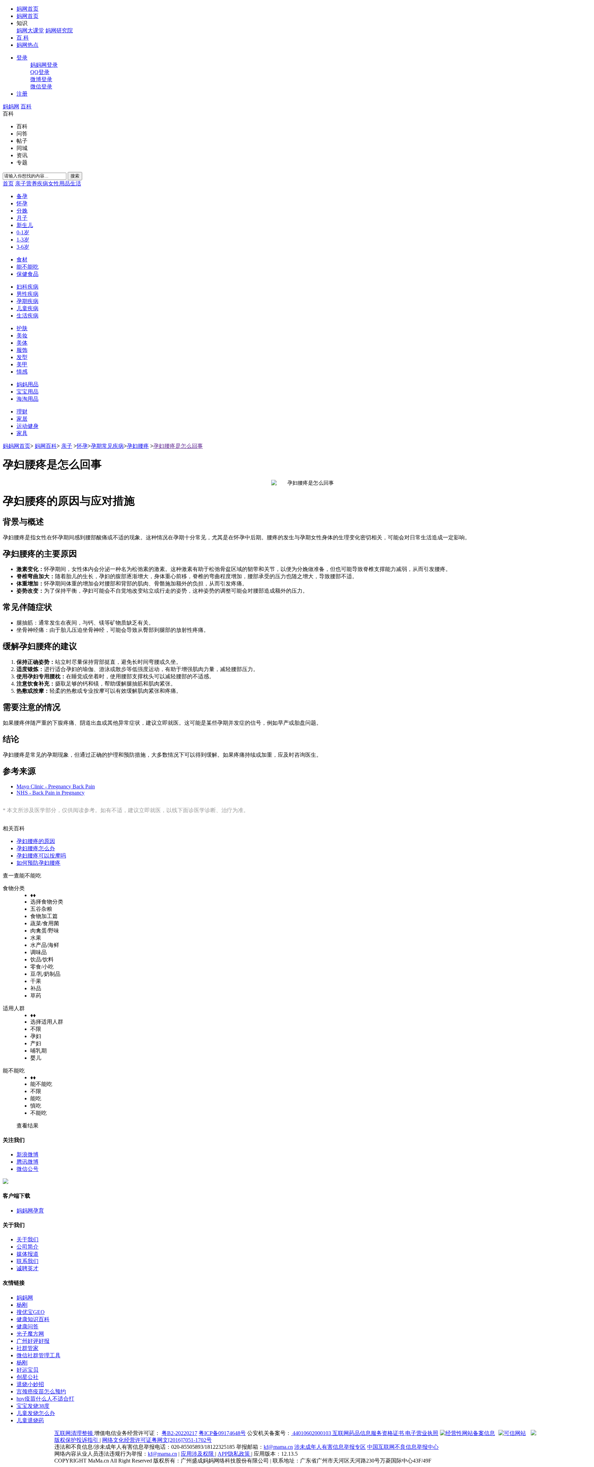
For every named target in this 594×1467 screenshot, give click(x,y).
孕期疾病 (27, 301)
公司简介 (27, 1247)
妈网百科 (46, 446)
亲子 (20, 183)
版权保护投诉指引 (77, 1440)
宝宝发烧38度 (33, 1406)
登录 (22, 58)
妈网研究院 (59, 30)
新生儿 (24, 225)
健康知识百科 (33, 1319)
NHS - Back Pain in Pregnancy (50, 793)
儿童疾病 (27, 308)
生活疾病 (27, 316)
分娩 (22, 211)
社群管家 (27, 1348)
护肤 (22, 328)
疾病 (42, 183)
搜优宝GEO (30, 1312)
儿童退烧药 (30, 1420)
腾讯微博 (27, 1162)
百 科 (22, 38)
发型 (22, 357)
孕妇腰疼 (138, 446)
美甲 (22, 364)
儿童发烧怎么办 (35, 1413)
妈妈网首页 (16, 446)
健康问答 (27, 1326)
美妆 (22, 335)
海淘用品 (27, 399)
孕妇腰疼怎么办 (35, 848)
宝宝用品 (27, 392)
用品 (64, 183)
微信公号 (27, 1169)
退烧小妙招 (30, 1384)
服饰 (22, 350)
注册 (22, 94)
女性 (53, 183)
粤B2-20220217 (179, 1433)
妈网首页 (27, 9)
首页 (8, 183)
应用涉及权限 (198, 1454)
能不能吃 (27, 267)
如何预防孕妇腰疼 (38, 863)
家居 (22, 419)
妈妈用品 (27, 384)
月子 (22, 218)
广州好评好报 (33, 1341)
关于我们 (27, 1239)
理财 (22, 411)
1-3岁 (22, 239)
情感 (22, 372)
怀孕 (22, 203)
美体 (22, 343)
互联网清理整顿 (74, 1433)
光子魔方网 (30, 1334)
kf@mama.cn (278, 1447)
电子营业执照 (421, 1433)
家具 (22, 433)
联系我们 (27, 1261)
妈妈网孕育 (30, 1210)
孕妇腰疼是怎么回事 (178, 446)
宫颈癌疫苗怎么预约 (41, 1391)
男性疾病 (27, 294)
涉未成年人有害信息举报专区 (330, 1447)
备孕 (22, 196)
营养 (31, 183)
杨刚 (22, 1305)
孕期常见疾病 (107, 446)
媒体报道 (27, 1254)
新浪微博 (27, 1154)
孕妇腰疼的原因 (35, 841)
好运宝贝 (27, 1370)
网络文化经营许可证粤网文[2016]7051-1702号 (157, 1440)
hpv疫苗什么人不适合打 (45, 1399)
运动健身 (27, 426)
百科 (26, 106)
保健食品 (27, 274)
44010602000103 (311, 1433)
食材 (22, 259)
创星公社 (27, 1377)
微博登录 (41, 79)
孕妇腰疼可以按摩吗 (41, 856)
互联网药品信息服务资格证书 (368, 1433)
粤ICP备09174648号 (222, 1433)
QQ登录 (40, 72)
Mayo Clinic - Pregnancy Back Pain (55, 786)
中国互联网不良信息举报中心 (403, 1447)
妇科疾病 (27, 287)
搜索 (74, 176)
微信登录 (41, 86)
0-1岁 (22, 232)
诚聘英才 (27, 1268)
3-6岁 (22, 247)
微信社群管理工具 (38, 1355)
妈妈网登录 (44, 65)
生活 (75, 183)
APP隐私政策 (234, 1454)
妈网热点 (27, 45)
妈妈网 (11, 106)
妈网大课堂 (30, 30)
